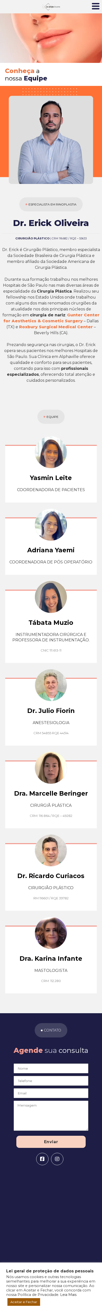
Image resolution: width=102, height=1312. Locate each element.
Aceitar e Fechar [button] (23, 1302)
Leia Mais (68, 1294)
